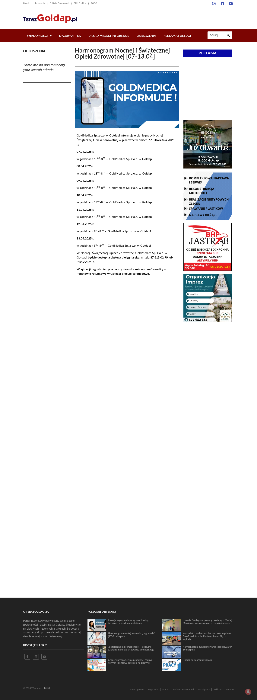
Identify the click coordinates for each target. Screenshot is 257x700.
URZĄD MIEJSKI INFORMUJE (108, 35)
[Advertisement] (166, 16)
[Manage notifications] (248, 692)
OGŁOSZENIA (146, 35)
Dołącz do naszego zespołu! (197, 660)
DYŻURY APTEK (70, 35)
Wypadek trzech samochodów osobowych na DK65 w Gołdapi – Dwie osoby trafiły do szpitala (207, 636)
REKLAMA (208, 53)
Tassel (47, 688)
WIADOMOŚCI (37, 35)
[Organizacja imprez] (207, 321)
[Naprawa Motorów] (207, 218)
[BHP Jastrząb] (207, 270)
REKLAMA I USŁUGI (177, 35)
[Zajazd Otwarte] (207, 167)
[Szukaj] (228, 35)
